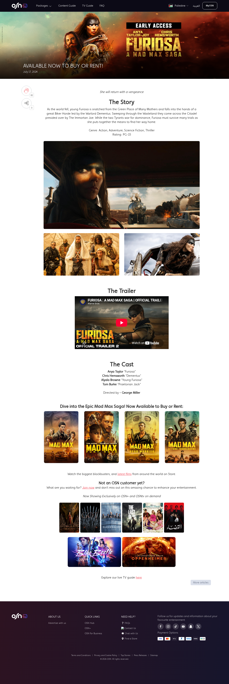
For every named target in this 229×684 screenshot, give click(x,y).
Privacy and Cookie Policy (105, 655)
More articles (200, 582)
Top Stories (125, 655)
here (139, 577)
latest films (125, 474)
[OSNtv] (19, 616)
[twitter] (198, 626)
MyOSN (210, 5)
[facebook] (161, 626)
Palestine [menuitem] (179, 5)
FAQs (127, 623)
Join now (88, 487)
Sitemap (154, 655)
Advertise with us (57, 623)
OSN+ (88, 628)
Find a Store (131, 638)
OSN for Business (93, 633)
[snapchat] (191, 626)
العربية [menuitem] (196, 5)
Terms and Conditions (81, 655)
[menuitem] (19, 6)
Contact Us (130, 628)
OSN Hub (89, 623)
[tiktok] (176, 626)
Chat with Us (131, 633)
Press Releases (140, 655)
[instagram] (168, 626)
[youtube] (183, 626)
